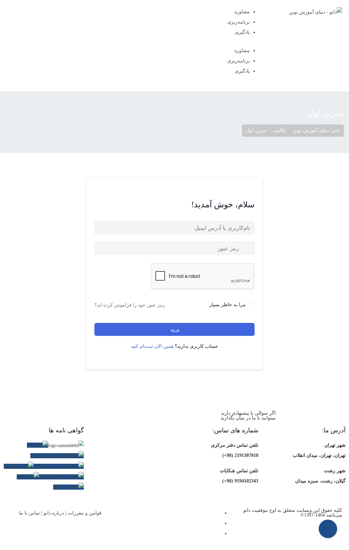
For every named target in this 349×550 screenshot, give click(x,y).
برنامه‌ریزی (238, 22)
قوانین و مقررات (85, 513)
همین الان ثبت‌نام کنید (152, 346)
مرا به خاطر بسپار (227, 304)
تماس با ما (29, 513)
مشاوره (242, 11)
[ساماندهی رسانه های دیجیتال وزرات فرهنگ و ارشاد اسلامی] (66, 446)
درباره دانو (54, 513)
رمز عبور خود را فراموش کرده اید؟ (129, 305)
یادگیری (242, 32)
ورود (174, 329)
